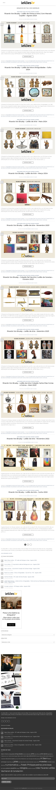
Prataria (33, 11)
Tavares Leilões (48, 768)
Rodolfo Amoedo (31, 768)
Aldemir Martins (5, 754)
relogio (18, 768)
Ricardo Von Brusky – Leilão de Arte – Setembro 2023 (28, 331)
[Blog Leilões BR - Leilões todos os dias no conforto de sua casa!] (28, 2)
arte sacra (39, 60)
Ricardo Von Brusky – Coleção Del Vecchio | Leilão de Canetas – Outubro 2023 (28, 278)
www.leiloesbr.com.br (6, 553)
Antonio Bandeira (27, 754)
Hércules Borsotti (13, 62)
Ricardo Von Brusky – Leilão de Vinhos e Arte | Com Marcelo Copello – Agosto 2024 (28, 15)
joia (12, 761)
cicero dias (25, 756)
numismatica (11, 765)
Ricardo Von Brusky (32, 62)
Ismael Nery (9, 761)
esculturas (16, 758)
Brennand (44, 60)
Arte (24, 11)
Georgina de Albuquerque (34, 758)
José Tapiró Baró (22, 761)
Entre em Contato (5, 725)
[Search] (54, 2)
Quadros (37, 11)
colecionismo (33, 756)
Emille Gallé (45, 756)
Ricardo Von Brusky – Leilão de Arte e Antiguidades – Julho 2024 (28, 69)
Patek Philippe (28, 765)
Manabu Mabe (25, 62)
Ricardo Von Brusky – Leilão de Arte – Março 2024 (28, 173)
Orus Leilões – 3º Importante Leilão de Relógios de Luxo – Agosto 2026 (22, 564)
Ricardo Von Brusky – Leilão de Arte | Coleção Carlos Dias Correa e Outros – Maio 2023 (28, 384)
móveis (49, 762)
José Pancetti (19, 62)
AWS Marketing (38, 788)
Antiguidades (20, 11)
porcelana (3, 768)
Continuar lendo (28, 56)
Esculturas (27, 11)
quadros (13, 768)
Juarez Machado (29, 761)
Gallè (27, 758)
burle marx (6, 756)
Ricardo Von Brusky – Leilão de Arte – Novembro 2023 (28, 225)
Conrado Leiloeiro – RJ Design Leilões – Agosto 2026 (17, 586)
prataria (8, 768)
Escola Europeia (10, 758)
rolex (38, 768)
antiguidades (19, 754)
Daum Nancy (40, 756)
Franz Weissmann (22, 758)
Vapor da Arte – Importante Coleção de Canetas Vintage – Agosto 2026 (22, 568)
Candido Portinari (49, 60)
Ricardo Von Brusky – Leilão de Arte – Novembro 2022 (28, 439)
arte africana (37, 754)
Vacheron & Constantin (12, 771)
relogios (23, 768)
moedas (43, 761)
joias (16, 761)
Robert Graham (39, 62)
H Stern (44, 758)
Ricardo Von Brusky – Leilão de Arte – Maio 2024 (28, 121)
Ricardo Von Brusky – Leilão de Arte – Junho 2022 (28, 492)
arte (36, 60)
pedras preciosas (43, 765)
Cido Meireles (7, 62)
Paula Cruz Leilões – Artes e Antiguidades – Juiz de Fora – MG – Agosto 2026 (22, 572)
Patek (20, 765)
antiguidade (11, 754)
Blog (36, 19)
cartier (21, 756)
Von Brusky (45, 62)
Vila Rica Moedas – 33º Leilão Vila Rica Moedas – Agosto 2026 (19, 576)
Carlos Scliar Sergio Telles (14, 756)
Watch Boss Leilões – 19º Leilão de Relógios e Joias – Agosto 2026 (20, 560)
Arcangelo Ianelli (32, 60)
